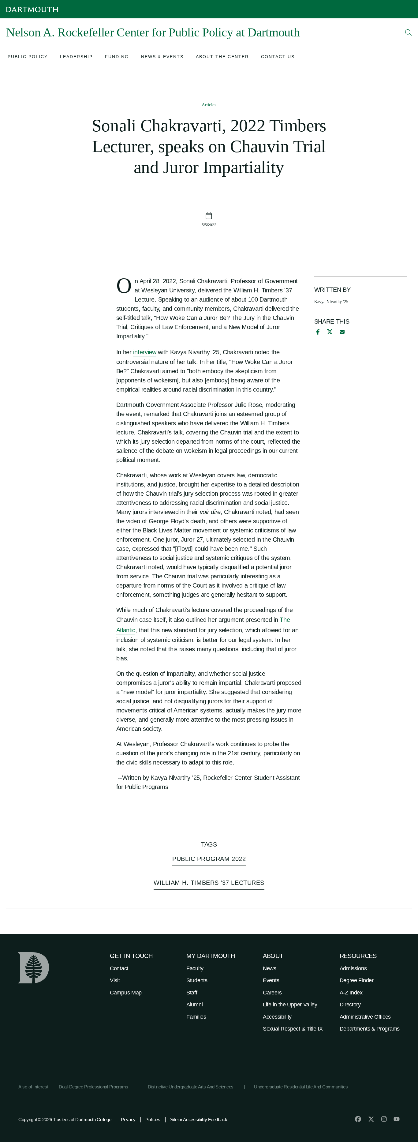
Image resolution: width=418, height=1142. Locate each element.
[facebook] (317, 332)
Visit (115, 980)
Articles (209, 104)
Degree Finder (357, 980)
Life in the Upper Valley (290, 1004)
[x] (330, 331)
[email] (342, 332)
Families (196, 1017)
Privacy (128, 1119)
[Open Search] (408, 32)
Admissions (353, 968)
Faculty (194, 968)
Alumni (194, 1004)
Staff (191, 993)
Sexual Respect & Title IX (293, 1029)
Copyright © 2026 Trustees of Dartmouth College (64, 1119)
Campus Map (126, 993)
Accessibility (277, 1017)
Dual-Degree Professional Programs (93, 1086)
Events (271, 980)
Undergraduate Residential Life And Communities (301, 1086)
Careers (272, 993)
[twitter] (371, 1119)
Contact (119, 968)
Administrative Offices (365, 1017)
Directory (350, 1004)
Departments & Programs (370, 1029)
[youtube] (397, 1119)
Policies (152, 1119)
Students (196, 980)
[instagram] (384, 1119)
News (269, 968)
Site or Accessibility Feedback (198, 1119)
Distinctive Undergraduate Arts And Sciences (191, 1086)
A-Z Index (351, 993)
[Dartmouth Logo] (32, 9)
